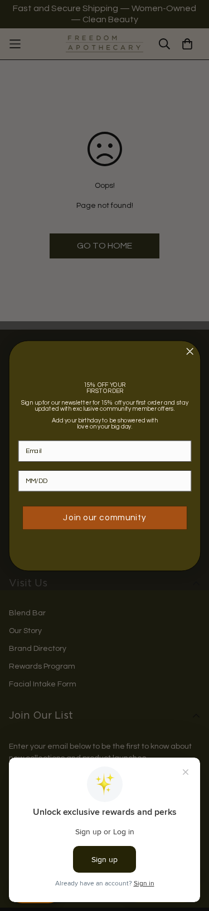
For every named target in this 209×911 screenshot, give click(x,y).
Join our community (104, 517)
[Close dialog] (189, 351)
